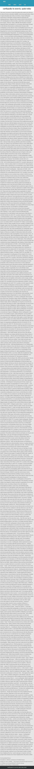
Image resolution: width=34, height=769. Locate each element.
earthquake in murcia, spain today (17, 8)
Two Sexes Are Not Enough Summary (23, 761)
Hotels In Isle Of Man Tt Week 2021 (9, 764)
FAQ (25, 4)
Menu (4, 1)
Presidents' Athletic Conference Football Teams (12, 759)
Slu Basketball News (5, 758)
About (15, 4)
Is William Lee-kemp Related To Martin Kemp (12, 763)
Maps (20, 4)
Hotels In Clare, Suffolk (6, 761)
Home (9, 4)
